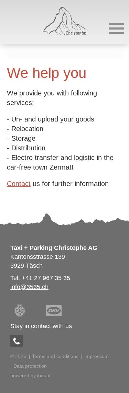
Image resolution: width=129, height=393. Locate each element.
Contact (19, 183)
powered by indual (30, 375)
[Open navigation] (116, 28)
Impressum (96, 356)
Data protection (30, 366)
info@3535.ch (29, 287)
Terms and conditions (55, 356)
